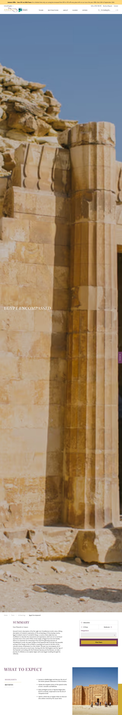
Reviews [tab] (9, 685)
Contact (116, 6)
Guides (75, 10)
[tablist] (19, 682)
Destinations (53, 10)
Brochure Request (107, 6)
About (65, 10)
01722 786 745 (98, 6)
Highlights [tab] (11, 680)
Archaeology (21, 615)
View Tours (98, 642)
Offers (85, 10)
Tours (41, 10)
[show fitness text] (111, 627)
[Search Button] (116, 10)
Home (6, 615)
